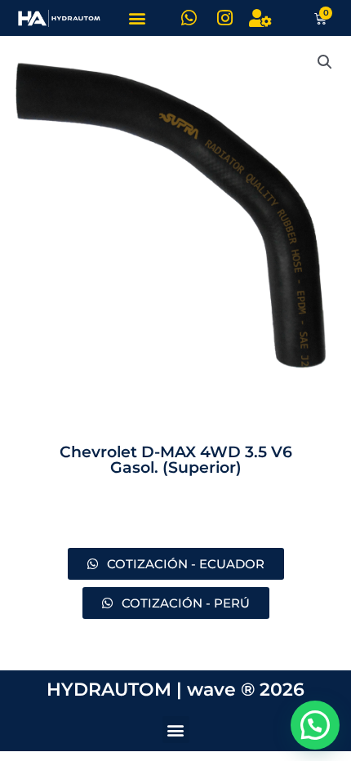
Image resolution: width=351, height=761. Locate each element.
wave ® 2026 (245, 689)
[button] (136, 18)
